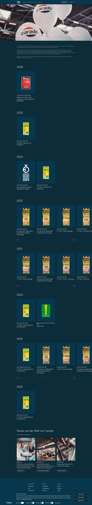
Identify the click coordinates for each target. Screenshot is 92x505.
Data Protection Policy (27, 499)
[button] (72, 2)
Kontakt (59, 486)
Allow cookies (81, 494)
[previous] (18, 240)
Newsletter (59, 488)
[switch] (32, 503)
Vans (29, 488)
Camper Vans (30, 486)
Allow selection (81, 497)
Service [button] (35, 2)
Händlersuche (45, 486)
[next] (74, 240)
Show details (57, 502)
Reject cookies (81, 500)
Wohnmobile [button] (25, 2)
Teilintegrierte (31, 490)
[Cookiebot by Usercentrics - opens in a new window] (9, 503)
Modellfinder (31, 2)
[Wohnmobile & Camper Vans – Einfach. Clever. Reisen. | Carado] (18, 2)
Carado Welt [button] (40, 2)
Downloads (44, 490)
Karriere (59, 490)
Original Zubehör (45, 488)
